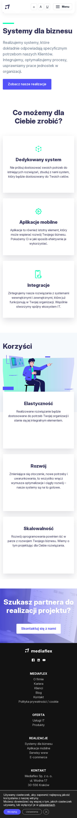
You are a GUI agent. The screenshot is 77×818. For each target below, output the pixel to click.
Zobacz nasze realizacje (27, 84)
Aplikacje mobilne (38, 748)
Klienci (38, 688)
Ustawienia (32, 811)
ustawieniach (47, 804)
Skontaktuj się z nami (38, 628)
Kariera (38, 684)
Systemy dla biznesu (39, 744)
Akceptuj (12, 811)
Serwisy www (38, 753)
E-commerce (38, 757)
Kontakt (38, 697)
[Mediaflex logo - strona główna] (38, 650)
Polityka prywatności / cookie (38, 701)
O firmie (38, 679)
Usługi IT (39, 720)
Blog (39, 692)
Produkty (38, 725)
